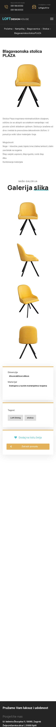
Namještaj (19, 28)
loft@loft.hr (44, 7)
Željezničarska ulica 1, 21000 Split (20, 725)
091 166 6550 (17, 5)
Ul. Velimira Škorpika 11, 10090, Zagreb (22, 721)
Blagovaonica (33, 28)
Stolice (46, 28)
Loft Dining (15, 417)
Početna (8, 28)
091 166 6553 (17, 9)
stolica (30, 417)
